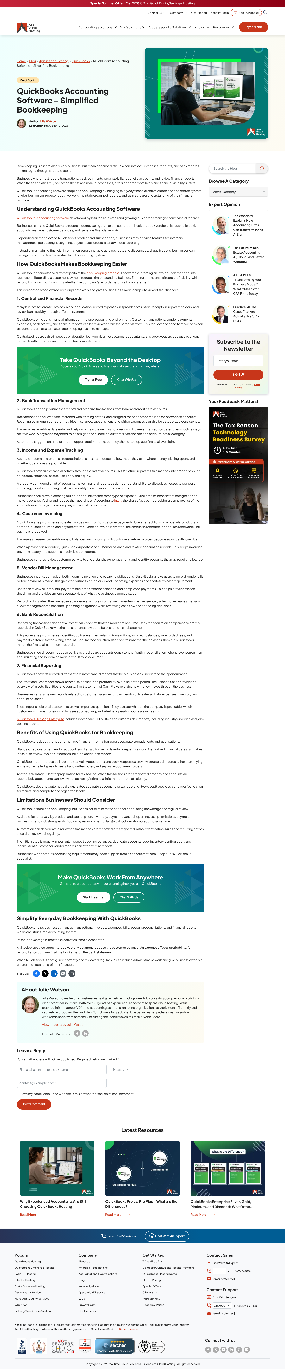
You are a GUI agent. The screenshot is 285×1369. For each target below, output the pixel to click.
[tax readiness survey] (238, 465)
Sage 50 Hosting (25, 1273)
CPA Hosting (150, 1292)
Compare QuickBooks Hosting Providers (168, 1267)
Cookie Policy (87, 1311)
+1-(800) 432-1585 (246, 1305)
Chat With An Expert (170, 1236)
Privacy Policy (87, 1304)
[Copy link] (71, 973)
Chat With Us (126, 380)
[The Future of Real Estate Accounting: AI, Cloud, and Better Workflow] (221, 255)
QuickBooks (81, 61)
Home (21, 61)
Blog (32, 61)
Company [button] (176, 12)
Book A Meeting (248, 12)
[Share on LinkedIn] (54, 973)
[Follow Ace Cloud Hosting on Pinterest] (239, 1350)
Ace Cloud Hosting (163, 1364)
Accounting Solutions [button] (95, 27)
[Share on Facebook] (36, 973)
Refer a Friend (151, 1298)
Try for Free (253, 27)
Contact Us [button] (155, 12)
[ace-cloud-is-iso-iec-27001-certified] (151, 1346)
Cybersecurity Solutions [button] (168, 27)
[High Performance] (85, 1346)
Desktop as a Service (28, 1292)
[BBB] (22, 1346)
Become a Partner (153, 1304)
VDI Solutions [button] (130, 27)
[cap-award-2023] (63, 1346)
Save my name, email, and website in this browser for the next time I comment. (78, 1094)
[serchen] (114, 1346)
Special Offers (151, 1286)
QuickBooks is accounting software (43, 218)
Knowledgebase (89, 1286)
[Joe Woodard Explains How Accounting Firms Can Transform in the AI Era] (221, 225)
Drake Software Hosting (30, 1286)
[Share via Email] (63, 973)
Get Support (199, 12)
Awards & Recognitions (93, 1267)
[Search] (262, 168)
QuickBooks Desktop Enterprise (40, 719)
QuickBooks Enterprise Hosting (34, 1267)
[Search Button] (265, 12)
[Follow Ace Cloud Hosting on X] (216, 1350)
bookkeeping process (102, 273)
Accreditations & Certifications (98, 1273)
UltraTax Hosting (25, 1280)
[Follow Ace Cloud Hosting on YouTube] (223, 1350)
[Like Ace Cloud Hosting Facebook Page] (208, 1350)
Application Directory (92, 1292)
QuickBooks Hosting (28, 1261)
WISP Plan (21, 1304)
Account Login (220, 12)
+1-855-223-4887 (122, 1236)
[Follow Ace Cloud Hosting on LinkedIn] (231, 1350)
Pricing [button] (199, 27)
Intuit (118, 500)
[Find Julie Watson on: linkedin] (85, 1033)
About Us (84, 1261)
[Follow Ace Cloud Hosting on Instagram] (247, 1350)
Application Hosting (53, 61)
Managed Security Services (32, 1298)
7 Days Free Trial (152, 1261)
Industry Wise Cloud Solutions (33, 1311)
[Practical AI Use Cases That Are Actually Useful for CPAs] (221, 314)
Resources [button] (221, 27)
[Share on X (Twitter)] (45, 973)
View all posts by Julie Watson (63, 1024)
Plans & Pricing (151, 1280)
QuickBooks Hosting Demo (159, 1273)
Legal (82, 1298)
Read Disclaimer (129, 1329)
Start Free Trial (93, 897)
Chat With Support (224, 1297)
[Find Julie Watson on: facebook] (77, 1033)
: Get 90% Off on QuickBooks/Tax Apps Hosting (142, 3)
